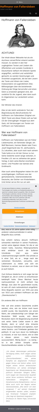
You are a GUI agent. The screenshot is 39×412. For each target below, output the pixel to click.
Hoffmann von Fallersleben (17, 6)
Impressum (32, 226)
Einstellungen (19, 223)
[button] (36, 186)
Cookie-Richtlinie (9, 226)
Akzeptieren (19, 211)
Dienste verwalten (19, 207)
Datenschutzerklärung (21, 226)
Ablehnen (19, 217)
